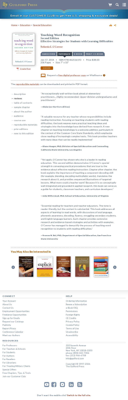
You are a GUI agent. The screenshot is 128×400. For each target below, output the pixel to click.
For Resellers (8, 359)
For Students (8, 352)
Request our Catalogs (13, 321)
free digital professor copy (72, 75)
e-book (78, 54)
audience (18, 116)
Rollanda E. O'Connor (52, 46)
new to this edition (24, 133)
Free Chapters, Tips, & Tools (16, 373)
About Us (7, 304)
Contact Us (7, 308)
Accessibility (72, 335)
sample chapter (22, 107)
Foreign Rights (73, 314)
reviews (18, 98)
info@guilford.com (75, 358)
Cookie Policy (72, 325)
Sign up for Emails (11, 318)
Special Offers (9, 369)
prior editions (21, 129)
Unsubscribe (72, 332)
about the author (23, 111)
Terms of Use (72, 328)
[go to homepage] (19, 4)
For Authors (8, 356)
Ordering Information (76, 301)
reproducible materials (27, 84)
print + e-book (94, 54)
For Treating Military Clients (16, 366)
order (47, 68)
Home (14, 25)
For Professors (9, 345)
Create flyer (25, 69)
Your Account (9, 301)
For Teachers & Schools (13, 349)
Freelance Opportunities (14, 314)
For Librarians (9, 362)
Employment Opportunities (15, 311)
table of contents (23, 102)
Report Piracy (9, 328)
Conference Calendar (12, 332)
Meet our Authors (11, 335)
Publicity (6, 325)
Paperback (65, 54)
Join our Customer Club (14, 376)
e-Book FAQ (72, 308)
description (20, 94)
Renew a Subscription (76, 304)
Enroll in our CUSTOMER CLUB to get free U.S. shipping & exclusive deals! (64, 15)
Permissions (72, 311)
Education (25, 25)
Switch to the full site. (79, 395)
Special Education (42, 25)
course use (19, 120)
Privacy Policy (73, 321)
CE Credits (71, 318)
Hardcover (48, 54)
